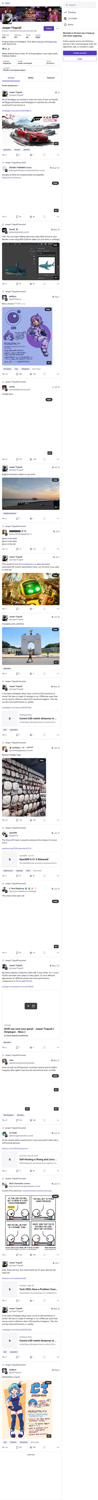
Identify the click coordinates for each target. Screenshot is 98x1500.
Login (79, 59)
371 (16, 37)
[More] (58, 154)
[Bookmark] (44, 154)
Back (7, 3)
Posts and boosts (9, 85)
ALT (56, 143)
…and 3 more (35, 369)
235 (3, 37)
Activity (11, 78)
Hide (55, 116)
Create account (79, 53)
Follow (49, 28)
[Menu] (57, 28)
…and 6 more (36, 871)
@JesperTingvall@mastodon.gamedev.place (18, 31)
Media (30, 78)
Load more (31, 1455)
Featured (50, 78)
